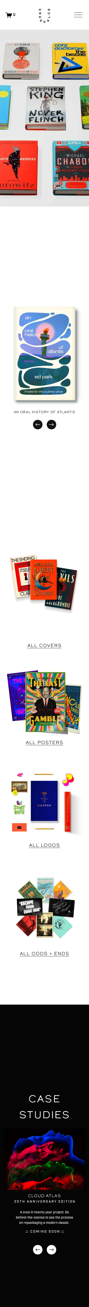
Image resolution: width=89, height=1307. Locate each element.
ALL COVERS (44, 646)
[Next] (51, 424)
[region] (44, 364)
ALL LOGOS (44, 845)
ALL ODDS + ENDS (44, 954)
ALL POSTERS (44, 742)
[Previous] (37, 424)
